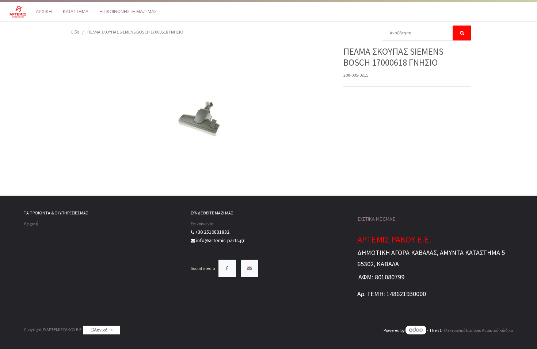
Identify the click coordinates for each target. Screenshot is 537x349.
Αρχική (31, 223)
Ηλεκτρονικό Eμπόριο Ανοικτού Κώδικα (477, 330)
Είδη (75, 32)
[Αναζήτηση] (462, 33)
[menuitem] (43, 11)
